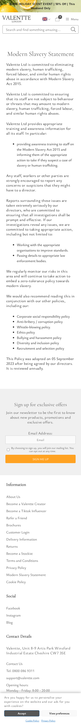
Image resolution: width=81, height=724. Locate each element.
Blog (9, 622)
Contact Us (14, 663)
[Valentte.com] (16, 19)
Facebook (13, 608)
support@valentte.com (22, 677)
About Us (13, 496)
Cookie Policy (32, 720)
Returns (12, 546)
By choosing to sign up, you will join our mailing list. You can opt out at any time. (42, 449)
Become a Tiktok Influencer (26, 510)
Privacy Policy (48, 720)
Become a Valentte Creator (26, 503)
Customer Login (17, 532)
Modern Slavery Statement (26, 574)
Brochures (13, 525)
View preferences (59, 713)
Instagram (13, 615)
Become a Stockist (19, 553)
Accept (22, 713)
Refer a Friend (16, 518)
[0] (57, 19)
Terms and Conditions (22, 560)
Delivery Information (21, 539)
